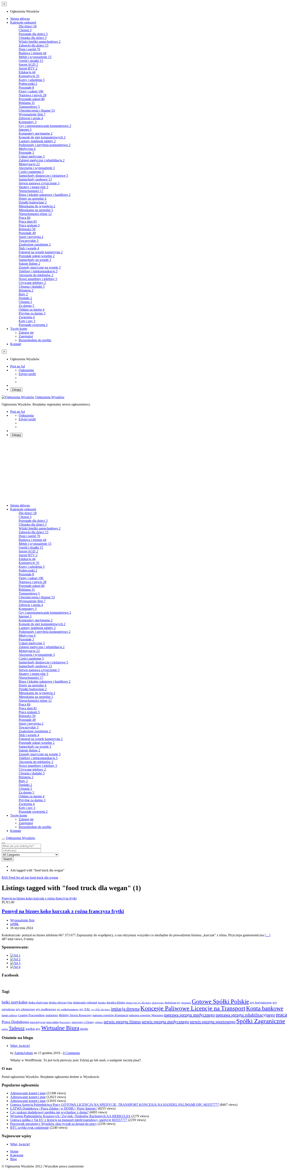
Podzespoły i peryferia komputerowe (44, 145)
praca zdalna (52, 1022)
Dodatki (25, 298)
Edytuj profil (27, 374)
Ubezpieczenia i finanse (37, 110)
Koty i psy (27, 321)
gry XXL (84, 1009)
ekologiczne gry (172, 1002)
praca (281, 1014)
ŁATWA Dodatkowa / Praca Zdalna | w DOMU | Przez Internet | (53, 1108)
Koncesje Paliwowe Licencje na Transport (192, 1008)
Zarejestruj (26, 336)
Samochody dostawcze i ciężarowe (43, 175)
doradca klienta (116, 1002)
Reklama (27, 103)
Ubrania (25, 302)
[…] (267, 935)
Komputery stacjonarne (35, 133)
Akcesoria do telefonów (36, 275)
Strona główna (20, 18)
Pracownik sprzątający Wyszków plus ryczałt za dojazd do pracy (53, 1124)
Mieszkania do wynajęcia (37, 206)
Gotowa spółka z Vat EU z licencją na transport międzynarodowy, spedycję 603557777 (68, 1120)
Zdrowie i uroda (31, 118)
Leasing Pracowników (31, 1015)
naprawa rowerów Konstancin (110, 1015)
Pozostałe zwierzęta (33, 325)
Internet (25, 129)
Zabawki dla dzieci (33, 45)
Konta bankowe (264, 1008)
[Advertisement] (145, 470)
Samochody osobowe (35, 179)
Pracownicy (65, 1022)
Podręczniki (28, 83)
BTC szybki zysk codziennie (29, 1127)
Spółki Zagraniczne (260, 1021)
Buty (23, 294)
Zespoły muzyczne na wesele (40, 267)
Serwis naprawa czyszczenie (39, 183)
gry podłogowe (46, 1009)
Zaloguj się (26, 332)
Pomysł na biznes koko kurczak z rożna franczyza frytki (63, 911)
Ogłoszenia (26, 370)
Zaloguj (16, 389)
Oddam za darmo (31, 309)
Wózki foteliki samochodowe (40, 41)
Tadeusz (17, 1028)
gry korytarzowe (261, 1002)
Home (14, 1151)
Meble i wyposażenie (35, 57)
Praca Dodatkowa (15, 1022)
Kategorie (16, 1155)
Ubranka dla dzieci (32, 38)
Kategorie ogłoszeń (23, 22)
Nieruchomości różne (35, 214)
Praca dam (28, 221)
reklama (99, 1022)
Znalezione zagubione (35, 244)
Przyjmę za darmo (32, 313)
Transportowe (29, 106)
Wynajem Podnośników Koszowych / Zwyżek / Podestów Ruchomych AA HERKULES (70, 1116)
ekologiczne (158, 1003)
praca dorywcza (37, 1022)
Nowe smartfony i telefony (38, 279)
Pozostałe (26, 87)
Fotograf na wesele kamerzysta (41, 252)
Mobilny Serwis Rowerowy (75, 1015)
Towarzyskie (28, 240)
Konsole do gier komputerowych (42, 137)
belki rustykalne (15, 1002)
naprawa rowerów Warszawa (146, 1015)
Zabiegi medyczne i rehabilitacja (42, 160)
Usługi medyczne (32, 156)
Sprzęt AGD (28, 64)
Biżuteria (26, 290)
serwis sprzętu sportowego (212, 1021)
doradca (102, 1002)
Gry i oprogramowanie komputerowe (45, 126)
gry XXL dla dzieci (100, 1009)
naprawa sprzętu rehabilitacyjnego (245, 1014)
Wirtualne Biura (60, 1028)
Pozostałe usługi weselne (37, 256)
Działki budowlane (33, 202)
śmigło (84, 1029)
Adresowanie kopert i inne (28, 1093)
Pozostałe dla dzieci (33, 34)
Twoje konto (18, 328)
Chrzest (25, 30)
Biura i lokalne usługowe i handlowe (44, 194)
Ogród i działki (31, 61)
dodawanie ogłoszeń (85, 1002)
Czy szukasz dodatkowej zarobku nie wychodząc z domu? (49, 1112)
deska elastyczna (38, 1002)
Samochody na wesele (35, 260)
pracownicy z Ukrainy (83, 1022)
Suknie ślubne (29, 263)
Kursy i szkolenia (32, 80)
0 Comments (71, 1053)
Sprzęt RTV (28, 68)
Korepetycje (29, 76)
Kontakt (15, 344)
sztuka (5, 1029)
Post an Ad (17, 366)
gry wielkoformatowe (68, 1009)
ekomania (186, 1003)
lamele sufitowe (9, 1015)
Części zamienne (31, 172)
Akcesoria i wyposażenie (37, 168)
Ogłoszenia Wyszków (50, 397)
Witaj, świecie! (20, 1046)
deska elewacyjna (60, 1002)
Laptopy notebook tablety (37, 141)
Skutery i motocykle (33, 187)
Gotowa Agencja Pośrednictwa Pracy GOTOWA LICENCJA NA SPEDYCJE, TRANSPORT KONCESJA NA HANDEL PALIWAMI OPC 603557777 (114, 1104)
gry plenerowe (25, 1009)
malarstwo (52, 1015)
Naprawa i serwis (32, 95)
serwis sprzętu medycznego (165, 1021)
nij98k (14, 924)
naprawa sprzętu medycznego (189, 1014)
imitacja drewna (125, 1008)
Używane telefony (32, 283)
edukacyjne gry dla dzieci (138, 1003)
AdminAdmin (23, 1053)
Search (7, 859)
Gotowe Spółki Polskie (220, 1001)
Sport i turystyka (31, 237)
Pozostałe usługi (32, 99)
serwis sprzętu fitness (122, 1021)
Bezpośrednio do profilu (35, 340)
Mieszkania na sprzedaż (36, 210)
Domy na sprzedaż (32, 198)
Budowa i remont (32, 53)
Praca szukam (29, 225)
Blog (13, 1159)
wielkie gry (32, 1029)
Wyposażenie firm (32, 114)
